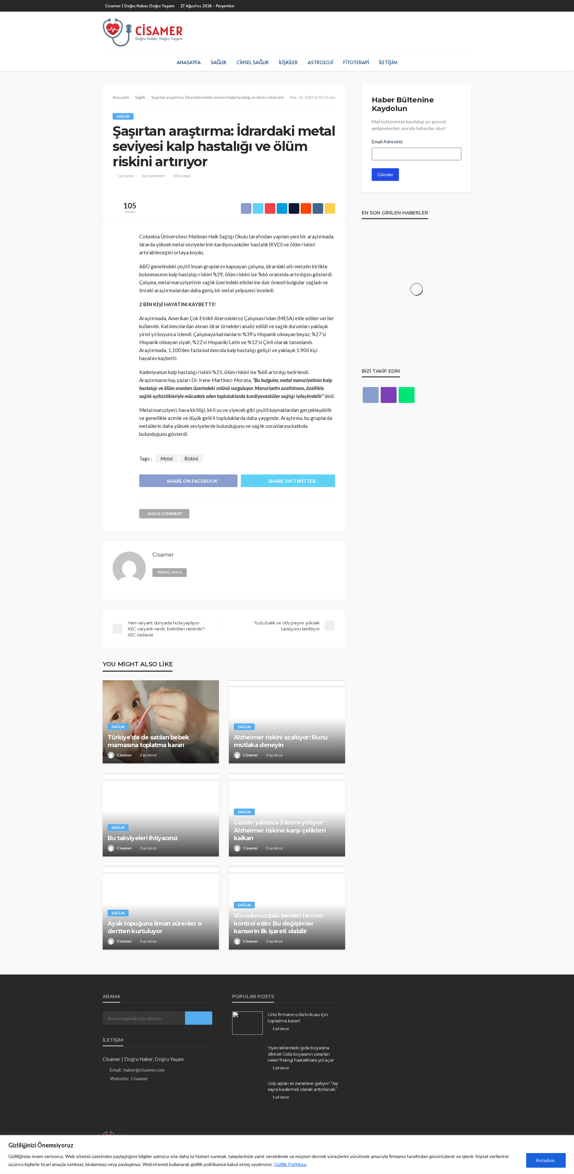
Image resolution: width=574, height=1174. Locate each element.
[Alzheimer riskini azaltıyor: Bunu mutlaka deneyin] (287, 721)
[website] (194, 572)
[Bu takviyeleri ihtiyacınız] (161, 814)
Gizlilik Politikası (290, 1164)
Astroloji (320, 62)
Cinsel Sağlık (253, 62)
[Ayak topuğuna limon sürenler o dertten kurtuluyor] (161, 908)
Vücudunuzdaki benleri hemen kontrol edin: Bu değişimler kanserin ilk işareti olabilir (279, 923)
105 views (182, 175)
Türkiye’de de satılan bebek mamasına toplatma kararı (148, 741)
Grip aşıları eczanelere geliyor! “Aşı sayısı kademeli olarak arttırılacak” (303, 1086)
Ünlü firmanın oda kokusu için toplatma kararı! (298, 1017)
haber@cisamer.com (144, 1070)
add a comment (165, 513)
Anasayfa (189, 62)
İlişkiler (288, 62)
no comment (153, 175)
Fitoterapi (356, 62)
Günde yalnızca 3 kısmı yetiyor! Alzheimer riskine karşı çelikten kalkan (280, 830)
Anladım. (546, 1160)
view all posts (169, 572)
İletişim (388, 62)
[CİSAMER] (142, 32)
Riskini (191, 458)
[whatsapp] (407, 395)
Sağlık (219, 62)
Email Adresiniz (387, 141)
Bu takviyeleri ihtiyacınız (143, 838)
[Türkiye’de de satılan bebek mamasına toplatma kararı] (161, 721)
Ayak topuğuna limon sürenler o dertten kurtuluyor (154, 927)
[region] (287, 1154)
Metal (166, 458)
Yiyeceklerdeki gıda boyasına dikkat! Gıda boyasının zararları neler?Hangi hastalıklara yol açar (301, 1053)
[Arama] (465, 62)
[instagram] (389, 395)
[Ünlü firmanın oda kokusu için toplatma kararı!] (247, 1023)
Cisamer (124, 754)
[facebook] (371, 395)
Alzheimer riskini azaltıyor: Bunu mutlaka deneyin (281, 741)
